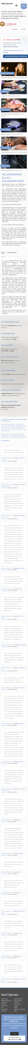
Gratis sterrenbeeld (6, 170)
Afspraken (3, 1004)
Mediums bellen (18, 1000)
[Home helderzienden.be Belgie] (7, 3)
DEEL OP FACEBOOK (9, 357)
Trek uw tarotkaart (6, 96)
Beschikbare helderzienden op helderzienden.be (14, 77)
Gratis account (17, 1004)
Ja (14, 1038)
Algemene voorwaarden (19, 1009)
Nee (14, 1034)
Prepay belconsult (18, 999)
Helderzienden (4, 999)
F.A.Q (2, 1007)
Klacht (15, 1011)
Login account (4, 1005)
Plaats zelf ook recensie (7, 152)
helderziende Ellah (12, 461)
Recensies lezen (5, 134)
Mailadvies (16, 1002)
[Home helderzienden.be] (10, 995)
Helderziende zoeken (6, 1000)
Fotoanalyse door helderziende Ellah (10, 114)
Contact (16, 1007)
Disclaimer (3, 1011)
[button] (16, 5)
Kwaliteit (16, 1005)
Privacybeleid (4, 1009)
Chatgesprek (4, 1002)
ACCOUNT (24, 6)
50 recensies (4, 409)
